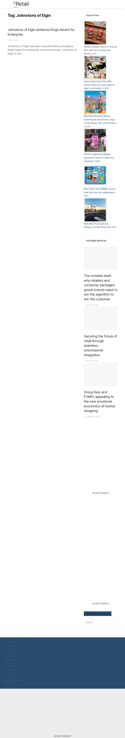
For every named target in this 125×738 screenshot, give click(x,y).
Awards (9, 683)
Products (9, 659)
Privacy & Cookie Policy (17, 652)
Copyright (10, 649)
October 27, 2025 (92, 416)
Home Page (11, 639)
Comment (10, 676)
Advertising (11, 646)
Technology (11, 666)
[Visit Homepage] (24, 4)
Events (8, 670)
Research (10, 687)
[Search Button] (116, 4)
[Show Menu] (9, 4)
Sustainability (12, 680)
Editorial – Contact (14, 642)
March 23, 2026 (91, 361)
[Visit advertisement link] (100, 441)
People (8, 673)
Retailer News (12, 656)
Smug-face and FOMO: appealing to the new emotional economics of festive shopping (99, 401)
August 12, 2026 (91, 305)
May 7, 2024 (13, 40)
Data (7, 663)
